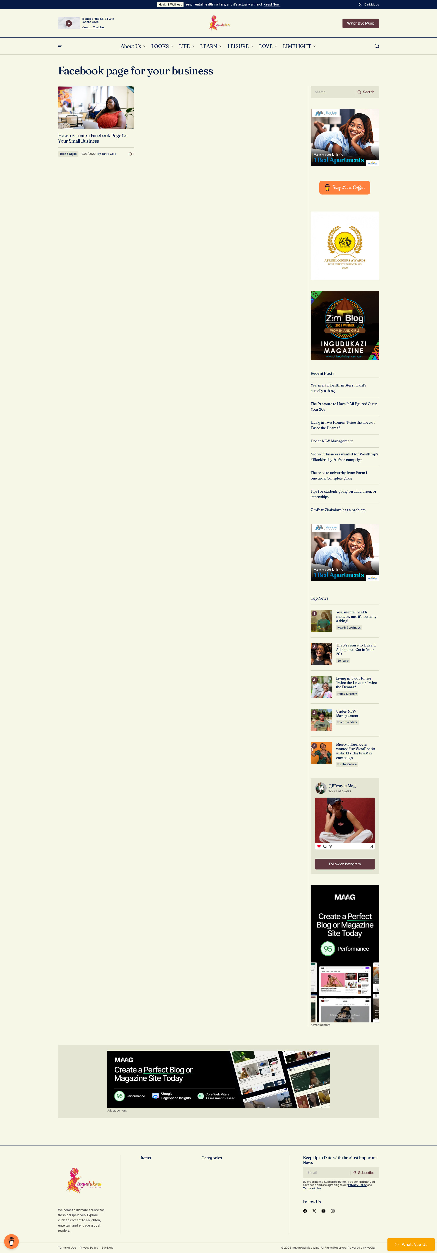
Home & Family (347, 693)
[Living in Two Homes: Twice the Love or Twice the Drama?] (321, 687)
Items (146, 1157)
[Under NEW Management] (321, 720)
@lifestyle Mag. (342, 785)
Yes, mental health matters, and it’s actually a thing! (223, 4)
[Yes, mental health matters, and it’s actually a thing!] (321, 621)
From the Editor (347, 722)
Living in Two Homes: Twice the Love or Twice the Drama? (356, 682)
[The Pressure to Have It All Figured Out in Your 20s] (321, 654)
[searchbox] (333, 92)
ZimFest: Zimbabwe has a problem (338, 510)
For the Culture (347, 764)
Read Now (272, 4)
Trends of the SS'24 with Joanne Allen (98, 20)
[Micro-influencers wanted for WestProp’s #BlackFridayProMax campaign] (321, 753)
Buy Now (107, 1247)
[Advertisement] (345, 953)
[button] (369, 4)
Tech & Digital (68, 153)
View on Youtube (93, 27)
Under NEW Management (332, 441)
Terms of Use (312, 1188)
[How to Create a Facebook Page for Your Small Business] (96, 107)
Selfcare (343, 660)
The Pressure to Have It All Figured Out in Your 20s (356, 649)
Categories (211, 1157)
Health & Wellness (170, 4)
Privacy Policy (357, 1185)
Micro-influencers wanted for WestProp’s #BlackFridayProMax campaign (355, 751)
